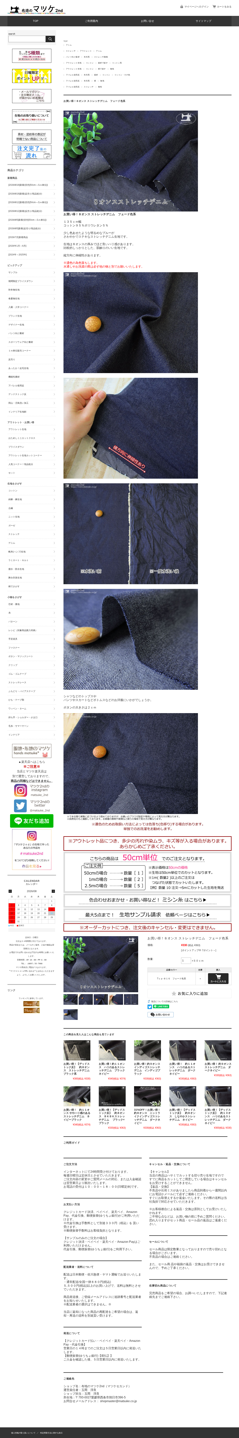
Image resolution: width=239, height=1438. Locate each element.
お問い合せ (147, 21)
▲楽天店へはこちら (31, 761)
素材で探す (103, 63)
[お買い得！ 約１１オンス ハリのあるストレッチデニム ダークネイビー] (182, 1050)
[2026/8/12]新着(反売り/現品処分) (25, 211)
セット (11, 473)
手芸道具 (12, 639)
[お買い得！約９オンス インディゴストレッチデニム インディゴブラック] (147, 1050)
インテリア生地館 (17, 411)
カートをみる (224, 6)
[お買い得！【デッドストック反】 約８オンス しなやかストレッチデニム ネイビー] (182, 1096)
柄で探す (102, 69)
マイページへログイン (196, 6)
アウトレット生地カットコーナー (25, 455)
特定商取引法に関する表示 (51, 1433)
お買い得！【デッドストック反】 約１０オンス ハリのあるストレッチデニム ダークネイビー (218, 1116)
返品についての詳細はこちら (164, 1001)
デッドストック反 (17, 394)
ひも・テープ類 (16, 700)
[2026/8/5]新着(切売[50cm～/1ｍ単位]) (27, 220)
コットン (90, 63)
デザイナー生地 (16, 324)
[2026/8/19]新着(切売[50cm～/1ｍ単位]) (28, 185)
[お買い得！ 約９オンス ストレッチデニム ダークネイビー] (218, 1050)
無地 (112, 69)
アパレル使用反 (73, 75)
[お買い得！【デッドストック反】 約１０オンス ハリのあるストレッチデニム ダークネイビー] (218, 1096)
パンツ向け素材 (73, 57)
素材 (96, 75)
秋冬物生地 (14, 289)
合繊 (10, 508)
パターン (12, 621)
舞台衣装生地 (15, 577)
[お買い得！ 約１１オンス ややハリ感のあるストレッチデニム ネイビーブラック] (76, 1096)
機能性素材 (14, 377)
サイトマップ (203, 21)
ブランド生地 (15, 316)
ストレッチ (71, 51)
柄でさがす (14, 586)
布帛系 (87, 57)
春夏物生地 (14, 298)
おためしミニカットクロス (21, 438)
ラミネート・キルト (18, 560)
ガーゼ (11, 525)
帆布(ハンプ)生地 (17, 551)
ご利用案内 (91, 21)
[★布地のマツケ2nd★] (36, 13)
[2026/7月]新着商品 (18, 237)
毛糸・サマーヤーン (18, 726)
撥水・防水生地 (16, 569)
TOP (35, 21)
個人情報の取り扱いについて (23, 1433)
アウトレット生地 (74, 63)
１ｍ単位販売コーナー (19, 350)
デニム (69, 45)
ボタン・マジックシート (20, 656)
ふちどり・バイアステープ (21, 691)
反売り (11, 359)
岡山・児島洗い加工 (18, 403)
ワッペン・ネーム (17, 708)
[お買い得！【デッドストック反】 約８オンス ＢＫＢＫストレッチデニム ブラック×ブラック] (112, 1096)
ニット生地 (14, 516)
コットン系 (117, 63)
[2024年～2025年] (17, 254)
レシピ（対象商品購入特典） (23, 630)
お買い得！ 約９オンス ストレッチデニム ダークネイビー (219, 1067)
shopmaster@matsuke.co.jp (118, 1401)
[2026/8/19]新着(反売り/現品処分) (25, 193)
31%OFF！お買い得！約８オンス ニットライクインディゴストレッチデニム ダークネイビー (147, 1116)
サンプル (12, 272)
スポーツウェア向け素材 (20, 342)
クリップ (12, 665)
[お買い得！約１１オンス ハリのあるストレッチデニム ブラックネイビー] (112, 1050)
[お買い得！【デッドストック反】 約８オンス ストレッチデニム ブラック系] (76, 1050)
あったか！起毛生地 (18, 368)
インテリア (14, 734)
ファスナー (14, 647)
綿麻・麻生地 (15, 499)
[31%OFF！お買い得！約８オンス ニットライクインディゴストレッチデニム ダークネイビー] (147, 1096)
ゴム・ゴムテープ (17, 674)
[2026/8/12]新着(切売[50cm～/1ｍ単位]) (28, 202)
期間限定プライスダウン (20, 281)
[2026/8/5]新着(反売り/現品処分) (24, 228)
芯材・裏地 (14, 604)
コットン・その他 (122, 75)
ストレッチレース (17, 682)
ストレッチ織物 (101, 57)
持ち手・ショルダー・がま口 (23, 717)
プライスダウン (16, 447)
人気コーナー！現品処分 (20, 464)
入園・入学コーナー (18, 307)
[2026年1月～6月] (17, 246)
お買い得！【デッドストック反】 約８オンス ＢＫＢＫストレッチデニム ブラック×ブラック (112, 1116)
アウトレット (86, 51)
